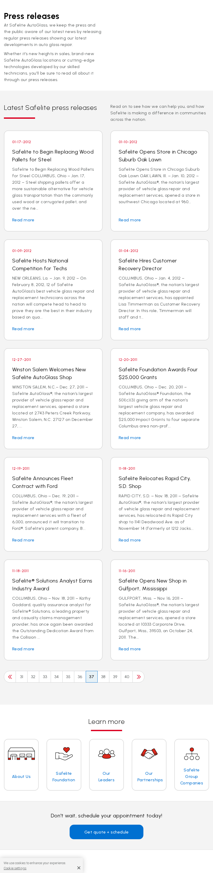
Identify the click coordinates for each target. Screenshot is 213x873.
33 (45, 676)
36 (80, 676)
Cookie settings (15, 868)
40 (126, 676)
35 (68, 676)
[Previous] (10, 677)
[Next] (138, 677)
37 (91, 676)
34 (56, 676)
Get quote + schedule (106, 832)
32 (33, 676)
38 (103, 676)
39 (115, 676)
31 (21, 676)
